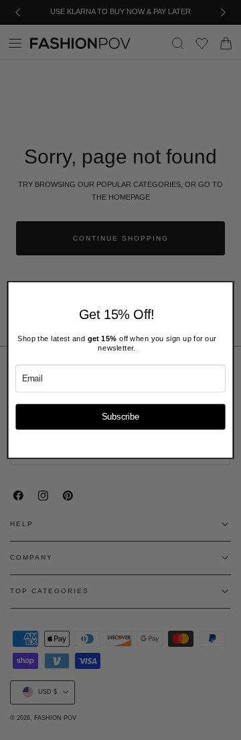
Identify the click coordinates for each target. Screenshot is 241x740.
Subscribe (121, 416)
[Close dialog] (226, 288)
